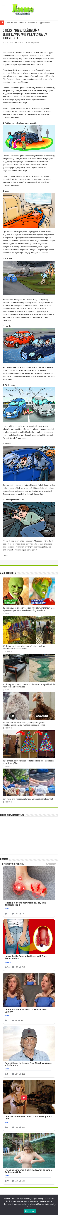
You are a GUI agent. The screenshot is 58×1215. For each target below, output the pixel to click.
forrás (5, 556)
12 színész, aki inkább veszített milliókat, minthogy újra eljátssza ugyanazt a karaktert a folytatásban (28, 609)
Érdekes (20, 42)
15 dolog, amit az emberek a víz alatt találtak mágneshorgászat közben (24, 647)
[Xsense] (29, 8)
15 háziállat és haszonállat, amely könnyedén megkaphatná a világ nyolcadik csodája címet (24, 723)
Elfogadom (29, 1211)
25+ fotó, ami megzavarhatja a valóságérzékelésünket (28, 799)
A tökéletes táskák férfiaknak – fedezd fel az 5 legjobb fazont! (27, 23)
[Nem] (54, 1205)
